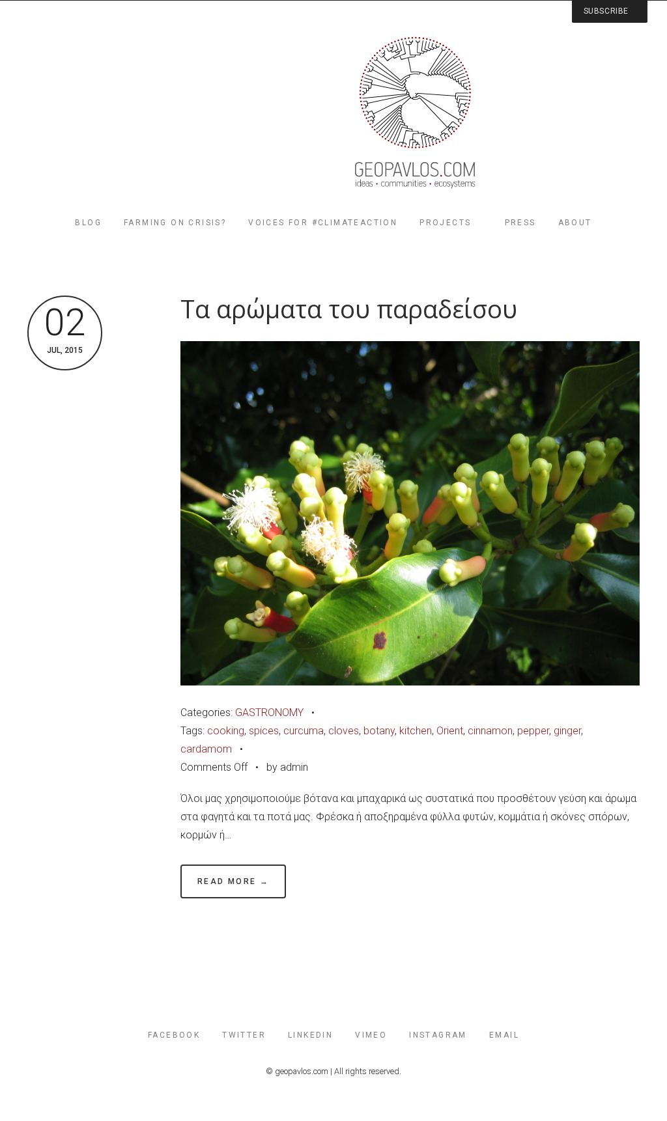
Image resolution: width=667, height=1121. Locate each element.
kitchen (415, 731)
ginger (567, 731)
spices (264, 731)
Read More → (233, 881)
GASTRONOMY (269, 712)
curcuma (303, 731)
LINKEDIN (310, 1035)
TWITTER (244, 1035)
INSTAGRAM (438, 1035)
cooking (225, 731)
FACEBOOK (174, 1035)
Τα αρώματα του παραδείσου (348, 308)
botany (379, 731)
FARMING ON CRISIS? (175, 222)
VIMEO (371, 1035)
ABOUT (575, 222)
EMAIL (504, 1035)
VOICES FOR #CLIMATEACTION (322, 222)
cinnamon (490, 731)
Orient (449, 731)
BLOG (88, 222)
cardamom (206, 749)
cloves (343, 731)
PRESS (520, 222)
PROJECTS (445, 222)
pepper (533, 731)
